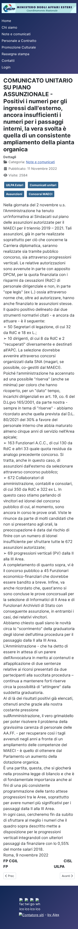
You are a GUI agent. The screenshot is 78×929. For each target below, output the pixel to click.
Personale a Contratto (19, 41)
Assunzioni (14, 194)
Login (6, 67)
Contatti (8, 60)
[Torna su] (71, 921)
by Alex (53, 915)
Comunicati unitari (43, 185)
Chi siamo (9, 27)
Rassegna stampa (15, 54)
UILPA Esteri (14, 185)
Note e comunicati (16, 34)
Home (6, 21)
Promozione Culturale (19, 47)
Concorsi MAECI (40, 194)
